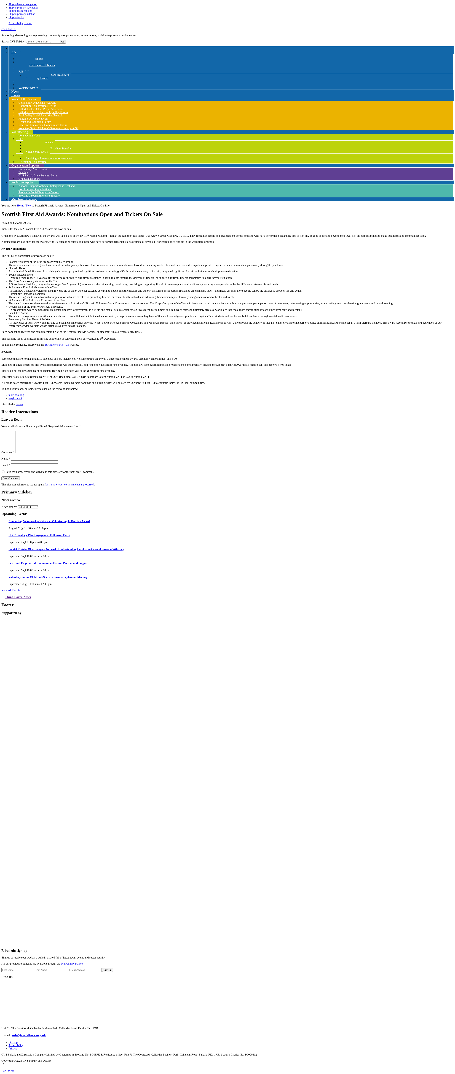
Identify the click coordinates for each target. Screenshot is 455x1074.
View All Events (10, 590)
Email (5, 465)
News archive (9, 506)
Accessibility (16, 23)
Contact (28, 23)
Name (5, 458)
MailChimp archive (72, 963)
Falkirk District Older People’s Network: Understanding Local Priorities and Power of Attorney (66, 549)
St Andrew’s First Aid (57, 344)
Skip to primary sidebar (22, 13)
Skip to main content (20, 10)
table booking (16, 394)
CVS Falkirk (8, 29)
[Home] (11, 48)
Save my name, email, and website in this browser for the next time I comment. (50, 471)
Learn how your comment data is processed (69, 484)
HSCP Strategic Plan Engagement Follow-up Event (39, 535)
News (19, 404)
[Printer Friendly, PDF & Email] (436, 405)
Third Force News (18, 597)
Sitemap (13, 1042)
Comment (8, 452)
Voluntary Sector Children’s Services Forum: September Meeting (48, 577)
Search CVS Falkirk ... (14, 41)
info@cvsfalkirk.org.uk (29, 1035)
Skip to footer (16, 17)
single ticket (15, 398)
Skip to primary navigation (23, 7)
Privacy (13, 1048)
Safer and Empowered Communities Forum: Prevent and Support (49, 563)
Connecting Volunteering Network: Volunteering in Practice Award (49, 521)
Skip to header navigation (23, 4)
